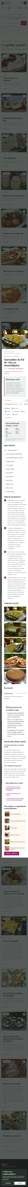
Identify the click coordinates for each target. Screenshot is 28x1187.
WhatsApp (16, 411)
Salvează (9, 400)
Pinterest (15, 414)
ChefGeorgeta (12, 368)
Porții (5, 450)
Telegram (8, 414)
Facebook (8, 411)
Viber (23, 411)
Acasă (5, 351)
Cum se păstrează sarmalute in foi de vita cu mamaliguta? (15, 799)
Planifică (9, 404)
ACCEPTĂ (20, 1183)
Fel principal (11, 351)
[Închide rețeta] (26, 331)
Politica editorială (19, 368)
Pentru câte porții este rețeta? (13, 794)
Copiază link (8, 417)
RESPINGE (8, 1183)
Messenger (15, 408)
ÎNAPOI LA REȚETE (11, 853)
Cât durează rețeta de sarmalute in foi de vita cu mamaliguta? (13, 788)
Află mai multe (6, 1179)
